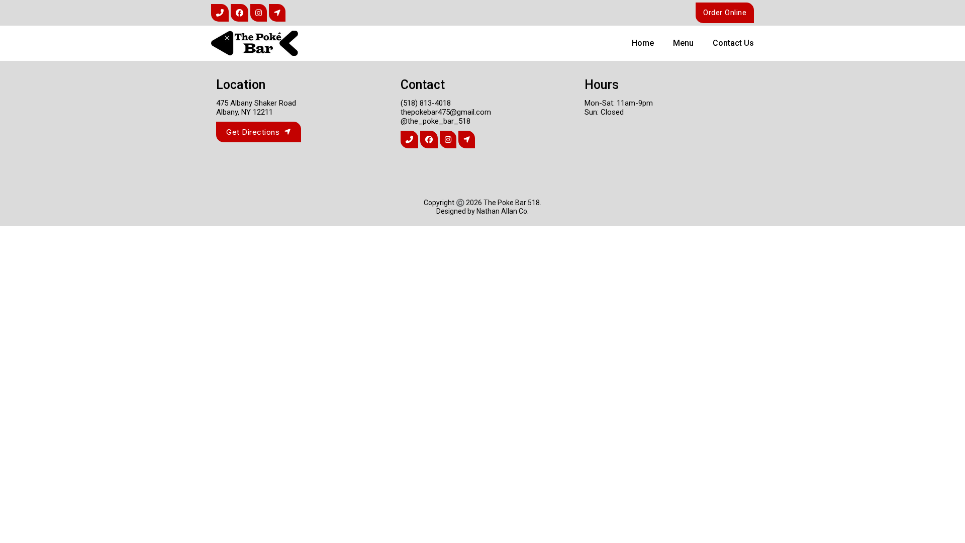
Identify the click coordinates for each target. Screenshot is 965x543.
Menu (683, 43)
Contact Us (733, 43)
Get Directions (252, 132)
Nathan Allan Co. (502, 211)
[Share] (220, 13)
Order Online (724, 12)
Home (643, 43)
